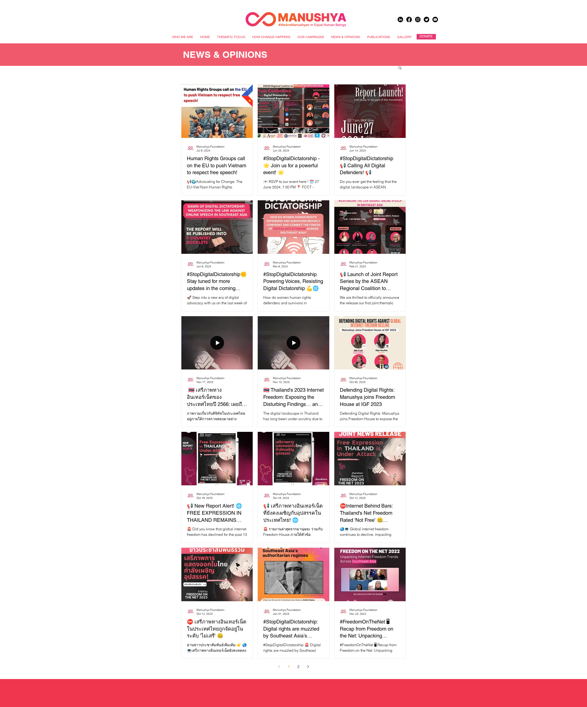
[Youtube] (435, 19)
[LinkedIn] (400, 19)
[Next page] (308, 666)
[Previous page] (279, 666)
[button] (400, 68)
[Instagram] (418, 19)
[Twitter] (426, 19)
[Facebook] (409, 19)
